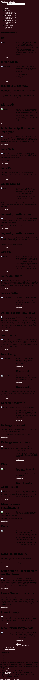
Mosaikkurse (8, 27)
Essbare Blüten (9, 25)
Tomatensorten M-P (10, 19)
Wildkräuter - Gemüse (11, 24)
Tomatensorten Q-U (10, 20)
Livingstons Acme (10, 649)
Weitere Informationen (6, 679)
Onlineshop (8, 29)
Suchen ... (4, 3)
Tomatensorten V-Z (10, 22)
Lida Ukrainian (9, 647)
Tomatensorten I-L (10, 17)
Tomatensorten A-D (10, 13)
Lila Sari (18, 644)
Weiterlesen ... (5, 57)
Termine (7, 8)
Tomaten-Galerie (10, 12)
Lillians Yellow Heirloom (23, 645)
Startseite (7, 7)
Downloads (8, 10)
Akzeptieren (17, 679)
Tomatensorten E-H (10, 15)
